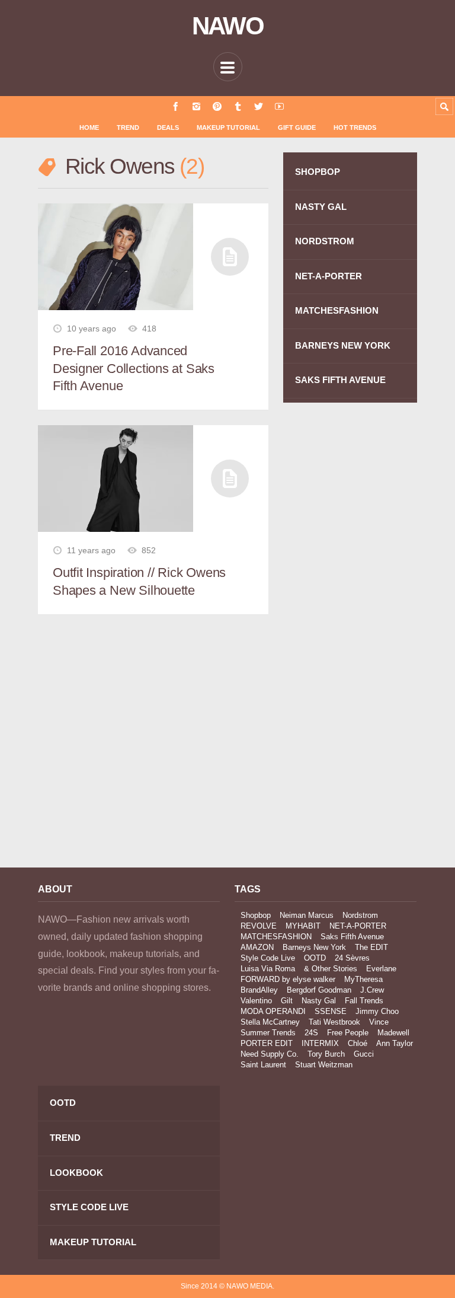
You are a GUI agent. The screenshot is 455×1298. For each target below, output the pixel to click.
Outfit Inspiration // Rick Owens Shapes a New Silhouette (139, 581)
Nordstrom (360, 915)
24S (311, 1033)
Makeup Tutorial (228, 127)
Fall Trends (364, 1000)
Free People (348, 1033)
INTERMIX (320, 1043)
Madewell (393, 1033)
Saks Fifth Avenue (352, 936)
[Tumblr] (238, 106)
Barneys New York (314, 947)
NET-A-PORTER (328, 276)
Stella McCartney (270, 1022)
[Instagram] (196, 106)
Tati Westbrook (334, 1022)
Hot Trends (355, 127)
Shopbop (256, 915)
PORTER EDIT (267, 1043)
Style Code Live (268, 958)
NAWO (228, 26)
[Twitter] (258, 106)
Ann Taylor (394, 1043)
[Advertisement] (129, 752)
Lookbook (76, 1173)
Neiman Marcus (307, 915)
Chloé (357, 1043)
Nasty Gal (319, 1000)
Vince (379, 1022)
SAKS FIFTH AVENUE (340, 380)
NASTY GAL (321, 207)
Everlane (381, 968)
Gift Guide (297, 127)
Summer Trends (268, 1033)
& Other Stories (330, 968)
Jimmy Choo (377, 1011)
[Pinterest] (217, 106)
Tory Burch (326, 1054)
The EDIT (371, 947)
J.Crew (372, 990)
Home (89, 127)
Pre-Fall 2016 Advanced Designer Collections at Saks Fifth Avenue (133, 368)
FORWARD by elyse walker (288, 979)
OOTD (315, 958)
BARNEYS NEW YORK (342, 345)
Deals (168, 127)
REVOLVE (259, 926)
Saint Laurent (263, 1065)
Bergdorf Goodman (319, 990)
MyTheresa (363, 979)
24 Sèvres (352, 958)
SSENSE (331, 1011)
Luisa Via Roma (268, 968)
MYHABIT (303, 926)
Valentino (256, 1000)
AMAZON (257, 947)
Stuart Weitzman (324, 1065)
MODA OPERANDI (273, 1011)
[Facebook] (175, 106)
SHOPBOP (317, 172)
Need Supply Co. (270, 1054)
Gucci (364, 1054)
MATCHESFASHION (337, 310)
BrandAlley (259, 990)
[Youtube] (279, 106)
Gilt (287, 1000)
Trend (128, 127)
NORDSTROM (324, 241)
